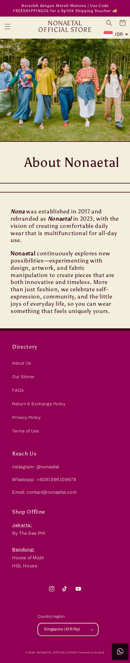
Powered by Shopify (91, 652)
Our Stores (23, 377)
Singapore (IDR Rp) (62, 629)
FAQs (18, 390)
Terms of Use (25, 431)
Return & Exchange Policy (38, 404)
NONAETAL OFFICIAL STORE (57, 652)
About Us (21, 363)
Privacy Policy (26, 417)
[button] (7, 26)
